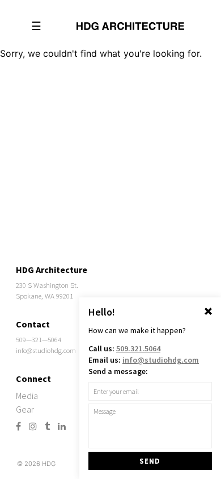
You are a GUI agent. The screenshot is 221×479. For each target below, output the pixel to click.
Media (27, 395)
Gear (25, 409)
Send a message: (118, 371)
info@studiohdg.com (46, 350)
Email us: (143, 360)
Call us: (124, 348)
